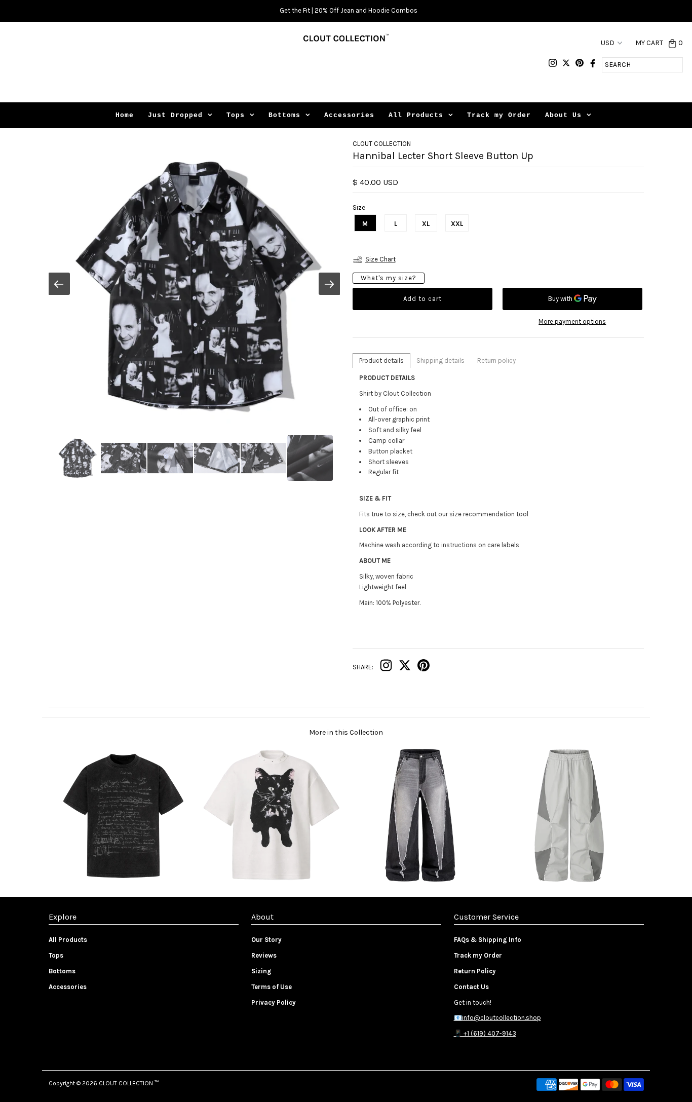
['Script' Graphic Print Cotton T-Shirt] (123, 881)
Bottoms (284, 115)
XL (426, 223)
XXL (457, 223)
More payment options (572, 321)
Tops (235, 115)
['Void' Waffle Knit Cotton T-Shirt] (271, 881)
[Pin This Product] (423, 667)
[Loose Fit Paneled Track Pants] (569, 881)
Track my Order (499, 115)
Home (125, 115)
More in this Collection (346, 732)
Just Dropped (175, 115)
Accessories (349, 115)
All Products (416, 115)
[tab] (381, 360)
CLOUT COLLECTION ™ (129, 1083)
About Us (563, 115)
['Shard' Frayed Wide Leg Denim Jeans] (420, 881)
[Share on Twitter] (405, 667)
